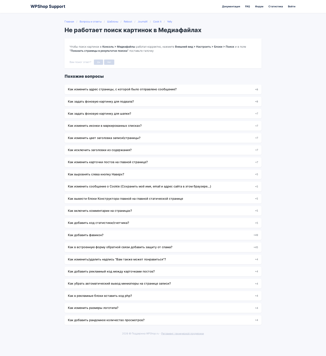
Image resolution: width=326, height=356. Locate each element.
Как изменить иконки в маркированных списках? (105, 125)
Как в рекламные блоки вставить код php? (100, 295)
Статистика (275, 6)
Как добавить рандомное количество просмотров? (106, 320)
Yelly (169, 21)
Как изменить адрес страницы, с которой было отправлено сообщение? (122, 89)
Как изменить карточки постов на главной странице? (108, 162)
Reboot (128, 21)
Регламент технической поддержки (182, 333)
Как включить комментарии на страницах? (100, 210)
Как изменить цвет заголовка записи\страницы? (104, 138)
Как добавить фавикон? (85, 235)
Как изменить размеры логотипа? (93, 308)
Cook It (157, 21)
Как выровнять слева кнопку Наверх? (96, 174)
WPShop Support (48, 6)
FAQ (247, 6)
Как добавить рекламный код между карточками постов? (111, 271)
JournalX (143, 21)
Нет (109, 62)
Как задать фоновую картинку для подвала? (101, 101)
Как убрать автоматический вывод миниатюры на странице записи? (119, 283)
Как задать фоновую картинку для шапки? (99, 113)
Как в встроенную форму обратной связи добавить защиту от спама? (120, 247)
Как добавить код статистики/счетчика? (98, 223)
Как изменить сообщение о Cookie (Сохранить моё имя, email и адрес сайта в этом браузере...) (139, 186)
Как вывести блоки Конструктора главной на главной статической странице (125, 198)
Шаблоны (112, 21)
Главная (69, 21)
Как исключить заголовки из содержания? (100, 150)
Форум (259, 6)
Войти (291, 6)
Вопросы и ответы (91, 21)
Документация (231, 6)
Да (98, 62)
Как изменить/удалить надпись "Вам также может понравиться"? (117, 259)
